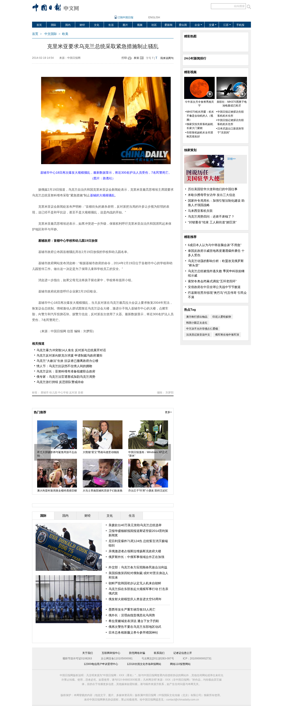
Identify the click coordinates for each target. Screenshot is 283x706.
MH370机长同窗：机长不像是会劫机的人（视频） (200, 115)
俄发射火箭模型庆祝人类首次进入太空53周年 (102, 454)
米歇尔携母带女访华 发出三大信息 (211, 195)
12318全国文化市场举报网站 (144, 664)
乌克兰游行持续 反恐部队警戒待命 (60, 382)
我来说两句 (167, 58)
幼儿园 (53, 392)
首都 (80, 392)
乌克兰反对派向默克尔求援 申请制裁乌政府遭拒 (69, 355)
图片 (125, 25)
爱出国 (183, 25)
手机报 (240, 25)
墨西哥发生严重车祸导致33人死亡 (132, 609)
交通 (211, 25)
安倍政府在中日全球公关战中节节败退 (214, 287)
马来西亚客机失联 (200, 211)
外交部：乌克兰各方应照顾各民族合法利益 (138, 567)
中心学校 (63, 392)
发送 (136, 57)
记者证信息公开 (182, 653)
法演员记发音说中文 (198, 334)
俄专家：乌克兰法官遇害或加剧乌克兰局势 (65, 376)
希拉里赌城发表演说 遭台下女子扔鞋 (134, 621)
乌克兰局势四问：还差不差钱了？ (211, 216)
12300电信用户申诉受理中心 (101, 664)
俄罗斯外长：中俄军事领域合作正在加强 (136, 557)
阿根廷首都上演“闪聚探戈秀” (99, 490)
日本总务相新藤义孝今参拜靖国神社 (133, 632)
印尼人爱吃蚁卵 (221, 316)
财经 (82, 25)
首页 (39, 25)
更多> (168, 412)
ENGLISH (154, 17)
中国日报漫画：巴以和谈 (142, 452)
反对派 (73, 392)
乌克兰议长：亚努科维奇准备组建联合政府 (65, 371)
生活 (111, 25)
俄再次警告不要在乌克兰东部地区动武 (135, 626)
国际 (53, 25)
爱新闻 (168, 25)
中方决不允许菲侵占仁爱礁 (202, 328)
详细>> (231, 158)
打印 (124, 57)
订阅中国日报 (125, 17)
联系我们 (159, 653)
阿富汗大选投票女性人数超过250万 (56, 454)
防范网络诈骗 (137, 653)
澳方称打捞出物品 (196, 316)
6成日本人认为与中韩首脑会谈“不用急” (214, 245)
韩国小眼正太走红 (196, 322)
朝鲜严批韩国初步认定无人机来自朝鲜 (135, 583)
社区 (154, 25)
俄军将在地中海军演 (227, 334)
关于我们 (87, 653)
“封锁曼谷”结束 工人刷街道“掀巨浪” (212, 222)
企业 (197, 25)
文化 (96, 25)
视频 (139, 25)
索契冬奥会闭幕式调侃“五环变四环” (212, 281)
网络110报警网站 (180, 664)
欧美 (65, 34)
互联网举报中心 (111, 653)
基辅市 (45, 392)
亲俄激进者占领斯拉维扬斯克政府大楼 (135, 551)
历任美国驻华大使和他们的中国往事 (212, 189)
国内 (68, 25)
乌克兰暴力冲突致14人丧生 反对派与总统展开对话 (71, 350)
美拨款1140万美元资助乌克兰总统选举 (135, 525)
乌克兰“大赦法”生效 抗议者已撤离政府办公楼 (67, 360)
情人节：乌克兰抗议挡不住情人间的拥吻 (64, 366)
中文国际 (50, 34)
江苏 (226, 25)
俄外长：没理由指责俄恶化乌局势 (132, 615)
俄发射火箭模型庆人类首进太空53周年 (135, 599)
